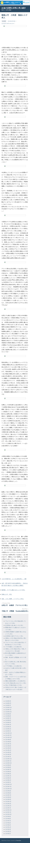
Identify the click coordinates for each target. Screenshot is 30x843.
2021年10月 (8, 814)
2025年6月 (8, 720)
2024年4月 (8, 750)
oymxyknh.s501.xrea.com (8, 23)
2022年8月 (8, 793)
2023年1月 (8, 782)
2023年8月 (8, 767)
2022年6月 (8, 797)
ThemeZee (18, 840)
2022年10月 (8, 788)
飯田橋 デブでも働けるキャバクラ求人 (13, 590)
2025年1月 (8, 731)
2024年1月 (8, 756)
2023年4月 (8, 776)
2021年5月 (8, 825)
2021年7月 (8, 820)
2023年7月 (8, 769)
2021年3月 (8, 829)
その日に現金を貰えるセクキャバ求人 (15, 683)
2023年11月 (8, 761)
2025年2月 (8, 729)
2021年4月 (8, 827)
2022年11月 (8, 786)
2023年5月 (8, 773)
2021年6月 (8, 823)
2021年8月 (8, 818)
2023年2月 (8, 780)
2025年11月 (8, 709)
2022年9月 (8, 790)
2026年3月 (8, 701)
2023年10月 (8, 763)
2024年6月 (8, 746)
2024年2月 (8, 754)
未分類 (4, 21)
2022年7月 (8, 795)
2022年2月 (8, 805)
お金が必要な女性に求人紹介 (14, 8)
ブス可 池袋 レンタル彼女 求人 (13, 646)
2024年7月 (8, 743)
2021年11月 (8, 812)
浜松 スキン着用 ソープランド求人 (13, 598)
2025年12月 (8, 707)
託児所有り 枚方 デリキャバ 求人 (14, 636)
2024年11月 (8, 735)
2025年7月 (8, 718)
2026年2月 (8, 703)
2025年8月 (8, 716)
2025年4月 (8, 724)
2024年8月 (8, 741)
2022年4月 (8, 801)
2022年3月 (8, 803)
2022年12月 (8, 784)
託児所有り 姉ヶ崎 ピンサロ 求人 (14, 625)
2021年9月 (8, 816)
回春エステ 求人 (7, 594)
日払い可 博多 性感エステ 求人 (13, 685)
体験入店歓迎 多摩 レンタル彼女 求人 (15, 681)
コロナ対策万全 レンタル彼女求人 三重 (14, 579)
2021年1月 (8, 833)
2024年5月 (8, 748)
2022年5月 (8, 799)
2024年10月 (8, 737)
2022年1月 (8, 808)
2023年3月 (8, 778)
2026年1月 (8, 705)
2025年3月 (8, 726)
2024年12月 (8, 733)
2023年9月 (8, 765)
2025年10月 (8, 711)
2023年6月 (8, 771)
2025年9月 (8, 714)
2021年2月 (8, 831)
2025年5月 (8, 722)
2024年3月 (8, 752)
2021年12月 (8, 810)
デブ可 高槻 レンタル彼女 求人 (13, 666)
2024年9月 (8, 739)
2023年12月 (8, 758)
